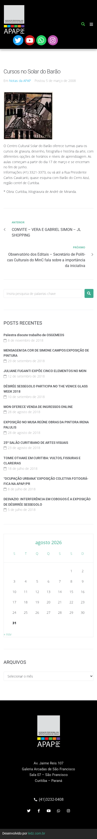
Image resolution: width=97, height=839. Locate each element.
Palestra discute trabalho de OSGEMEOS (34, 335)
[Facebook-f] (38, 810)
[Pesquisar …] (83, 25)
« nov (7, 634)
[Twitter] (18, 40)
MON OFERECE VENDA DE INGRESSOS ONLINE (38, 407)
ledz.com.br (36, 833)
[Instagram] (53, 40)
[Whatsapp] (41, 40)
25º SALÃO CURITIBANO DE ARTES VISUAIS (36, 443)
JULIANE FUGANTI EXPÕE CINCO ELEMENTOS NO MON (45, 371)
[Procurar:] (43, 293)
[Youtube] (30, 40)
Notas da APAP (20, 80)
